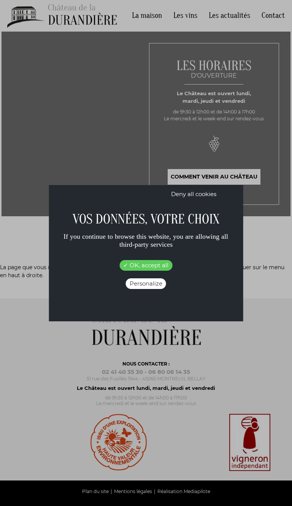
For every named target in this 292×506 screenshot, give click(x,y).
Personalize (146, 283)
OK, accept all (148, 265)
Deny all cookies (193, 194)
